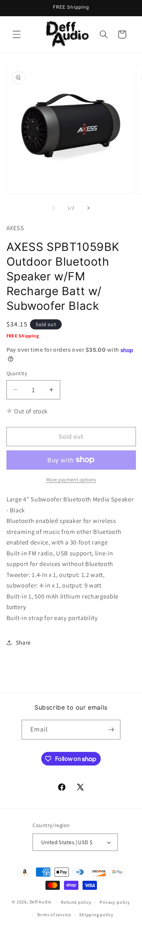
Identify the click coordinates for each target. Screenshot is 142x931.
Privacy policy (115, 902)
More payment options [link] (71, 479)
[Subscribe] (111, 729)
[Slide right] (88, 208)
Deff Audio (41, 902)
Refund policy (76, 902)
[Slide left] (53, 208)
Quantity (17, 373)
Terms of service (54, 914)
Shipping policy (96, 914)
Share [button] (23, 642)
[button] (17, 34)
